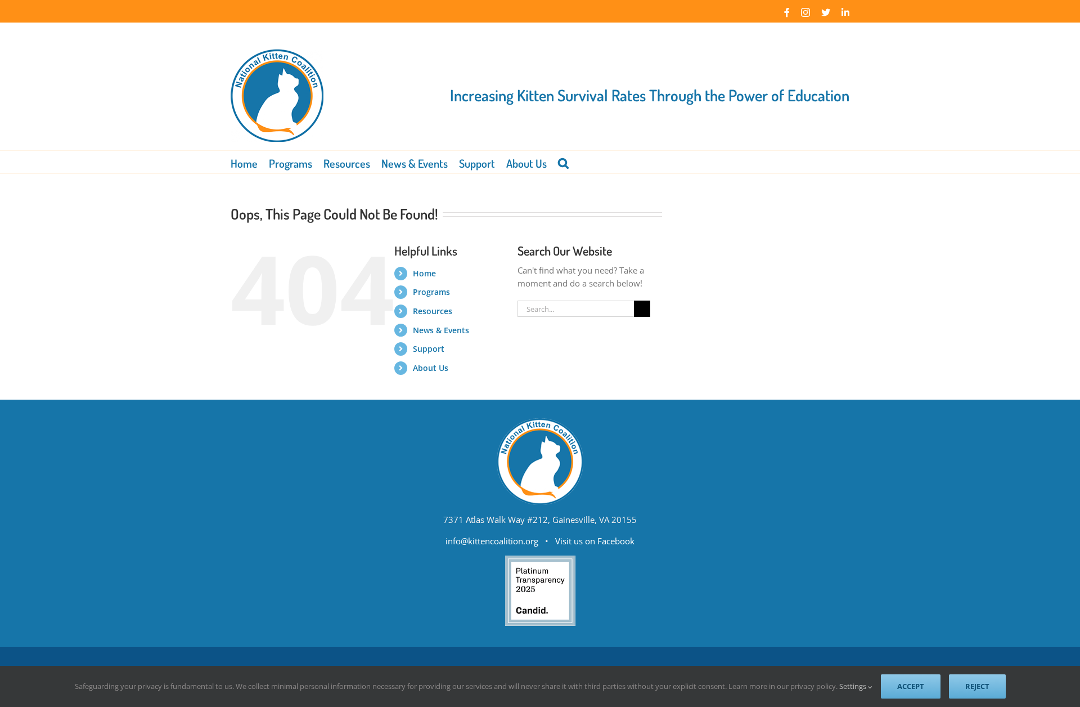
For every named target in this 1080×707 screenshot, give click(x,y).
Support (428, 348)
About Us (430, 368)
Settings (853, 686)
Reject (977, 686)
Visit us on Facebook (594, 541)
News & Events (441, 330)
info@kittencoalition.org (492, 541)
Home (424, 273)
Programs (431, 292)
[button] (563, 162)
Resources (432, 311)
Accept (910, 686)
